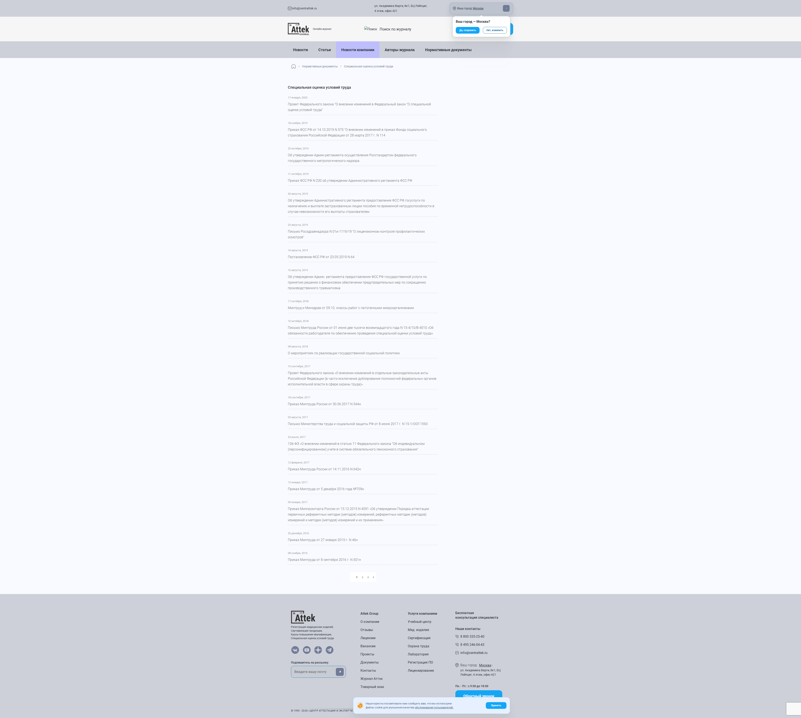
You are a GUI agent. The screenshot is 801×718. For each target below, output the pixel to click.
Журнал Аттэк (371, 679)
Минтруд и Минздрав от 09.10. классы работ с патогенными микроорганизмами (351, 308)
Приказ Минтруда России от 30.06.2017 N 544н (324, 404)
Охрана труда (418, 646)
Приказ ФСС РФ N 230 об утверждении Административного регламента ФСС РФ (350, 181)
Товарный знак (372, 687)
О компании (369, 622)
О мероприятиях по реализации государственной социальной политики (344, 353)
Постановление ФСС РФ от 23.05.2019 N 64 (321, 257)
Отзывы (366, 630)
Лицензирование (421, 671)
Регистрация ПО (420, 662)
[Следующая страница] (373, 577)
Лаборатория (418, 654)
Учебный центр (419, 622)
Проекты (367, 654)
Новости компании (357, 50)
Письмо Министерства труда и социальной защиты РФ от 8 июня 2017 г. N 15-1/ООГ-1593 (358, 424)
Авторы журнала (400, 50)
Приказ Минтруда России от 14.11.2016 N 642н (324, 469)
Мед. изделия (418, 630)
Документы (369, 662)
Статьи (324, 50)
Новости (300, 50)
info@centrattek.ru (304, 8)
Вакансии (367, 646)
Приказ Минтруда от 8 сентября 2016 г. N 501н (324, 560)
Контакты (368, 671)
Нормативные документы (448, 50)
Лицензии (367, 638)
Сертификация (419, 638)
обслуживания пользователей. (434, 707)
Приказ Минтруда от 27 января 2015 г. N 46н (323, 540)
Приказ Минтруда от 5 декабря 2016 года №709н (326, 489)
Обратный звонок (478, 696)
